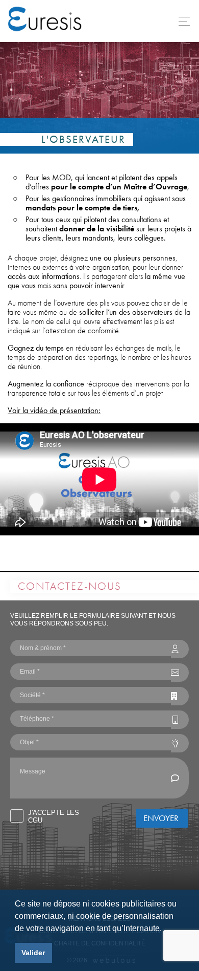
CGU (35, 820)
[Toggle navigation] (181, 21)
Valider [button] (33, 952)
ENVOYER (161, 818)
